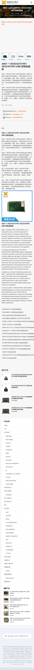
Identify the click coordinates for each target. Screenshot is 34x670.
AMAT (6, 425)
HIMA (7, 453)
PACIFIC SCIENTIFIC (12, 536)
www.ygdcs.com (23, 662)
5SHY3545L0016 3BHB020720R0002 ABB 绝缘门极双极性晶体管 (22, 375)
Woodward (9, 494)
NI (6, 470)
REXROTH (9, 546)
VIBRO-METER (8, 563)
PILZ (7, 539)
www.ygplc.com (20, 664)
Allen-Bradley (9, 439)
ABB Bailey (9, 436)
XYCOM (8, 553)
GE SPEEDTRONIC (11, 522)
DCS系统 (6, 432)
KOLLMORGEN (10, 529)
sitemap (14, 664)
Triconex (8, 477)
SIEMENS (7, 560)
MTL (5, 505)
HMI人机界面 (7, 491)
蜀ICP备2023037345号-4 (13, 662)
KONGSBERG (10, 532)
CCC (5, 429)
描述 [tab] (3, 128)
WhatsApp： (14, 117)
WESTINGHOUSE (11, 480)
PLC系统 (10, 105)
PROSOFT (9, 543)
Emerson (8, 443)
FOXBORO (9, 450)
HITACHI (8, 456)
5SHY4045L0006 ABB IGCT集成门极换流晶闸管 (22, 386)
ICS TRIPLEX (8, 498)
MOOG (8, 571)
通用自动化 (7, 581)
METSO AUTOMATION (12, 463)
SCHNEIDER (9, 550)
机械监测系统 (8, 574)
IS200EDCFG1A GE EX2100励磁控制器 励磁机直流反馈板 (22, 397)
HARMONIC (9, 526)
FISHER (8, 446)
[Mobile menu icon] (31, 3)
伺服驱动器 (7, 567)
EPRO (7, 519)
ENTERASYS (8, 487)
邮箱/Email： (14, 114)
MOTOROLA (9, 467)
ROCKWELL (7, 556)
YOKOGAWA (9, 484)
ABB (6, 105)
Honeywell (8, 460)
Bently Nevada (10, 578)
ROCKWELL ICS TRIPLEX (13, 474)
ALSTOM (8, 515)
